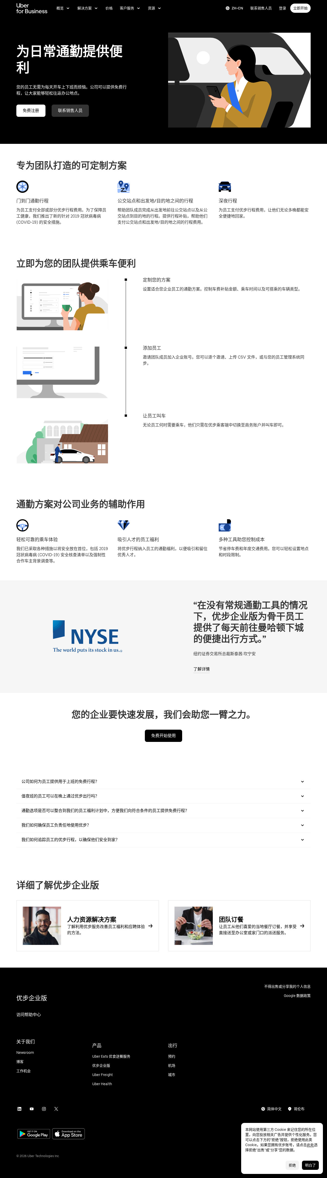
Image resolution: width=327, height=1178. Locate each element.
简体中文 (274, 1109)
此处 (310, 1145)
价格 (109, 8)
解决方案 (84, 8)
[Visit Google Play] (33, 1134)
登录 (282, 8)
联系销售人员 (261, 8)
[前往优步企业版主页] (31, 8)
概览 (60, 8)
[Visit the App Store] (68, 1134)
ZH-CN (237, 8)
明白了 (310, 1165)
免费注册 (31, 110)
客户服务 (127, 8)
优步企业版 (31, 998)
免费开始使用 (163, 735)
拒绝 (292, 1165)
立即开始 (300, 8)
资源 (151, 8)
